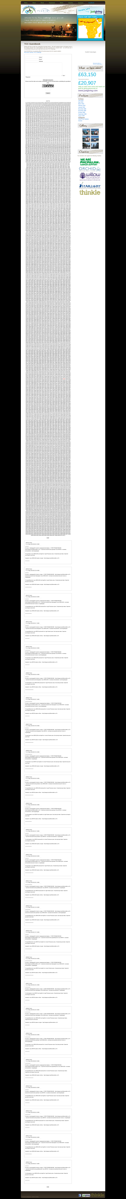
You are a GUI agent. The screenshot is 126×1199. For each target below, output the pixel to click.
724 (45, 139)
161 (63, 108)
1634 (35, 198)
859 (51, 146)
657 (43, 135)
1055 (35, 158)
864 (61, 146)
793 (51, 142)
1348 (43, 178)
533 (59, 128)
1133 (58, 163)
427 (67, 122)
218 (45, 112)
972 (57, 152)
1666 (29, 201)
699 (39, 138)
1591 (56, 195)
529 (51, 128)
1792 (48, 209)
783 (30, 142)
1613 (69, 196)
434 (37, 123)
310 (53, 116)
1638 (45, 198)
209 (26, 112)
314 (61, 116)
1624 (53, 197)
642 (57, 134)
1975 (37, 222)
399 (55, 121)
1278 (37, 173)
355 (55, 119)
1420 (53, 183)
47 (42, 103)
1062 (53, 158)
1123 (32, 163)
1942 (40, 220)
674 (33, 137)
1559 (61, 192)
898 (41, 148)
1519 (45, 190)
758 (70, 140)
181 (59, 109)
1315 (45, 176)
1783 (69, 208)
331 (51, 118)
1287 (61, 173)
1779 (59, 208)
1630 (69, 197)
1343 (29, 178)
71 (32, 105)
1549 (35, 192)
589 (39, 132)
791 (47, 142)
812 (45, 144)
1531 (32, 191)
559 (67, 129)
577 (59, 131)
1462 (29, 186)
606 (28, 133)
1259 (32, 172)
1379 (35, 180)
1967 (61, 221)
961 (35, 152)
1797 (61, 209)
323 (35, 118)
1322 (64, 176)
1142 (38, 164)
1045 (53, 157)
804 (28, 144)
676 (37, 137)
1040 (40, 157)
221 (51, 112)
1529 (27, 191)
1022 (37, 155)
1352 (53, 178)
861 (55, 146)
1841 (43, 212)
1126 (40, 163)
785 (35, 142)
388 (33, 121)
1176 (38, 166)
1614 (27, 197)
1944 (45, 220)
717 (30, 139)
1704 (40, 203)
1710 (56, 203)
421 (55, 122)
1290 (69, 173)
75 (37, 105)
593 (47, 132)
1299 (48, 174)
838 (53, 145)
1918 (66, 217)
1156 (30, 165)
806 (33, 144)
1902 (69, 216)
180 (57, 109)
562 (28, 131)
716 (28, 139)
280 (37, 115)
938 (33, 151)
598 (57, 132)
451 (26, 125)
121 (26, 107)
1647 (69, 198)
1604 (45, 196)
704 (49, 138)
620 (57, 133)
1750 (27, 206)
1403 (53, 182)
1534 (40, 191)
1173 (30, 166)
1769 (32, 208)
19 (46, 102)
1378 (32, 180)
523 (39, 128)
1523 (56, 190)
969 (51, 152)
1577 (64, 193)
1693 (56, 202)
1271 (64, 172)
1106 (34, 161)
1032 (64, 155)
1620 (43, 197)
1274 (27, 173)
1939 (32, 220)
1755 (40, 206)
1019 (29, 155)
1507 (59, 189)
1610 (61, 196)
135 (55, 107)
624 (65, 133)
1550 (37, 192)
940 (37, 151)
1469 (48, 186)
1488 (53, 188)
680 (45, 137)
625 (67, 133)
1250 (53, 171)
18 (45, 102)
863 (59, 146)
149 (39, 108)
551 (51, 129)
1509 (64, 189)
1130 (50, 163)
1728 (59, 204)
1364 (40, 179)
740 (33, 140)
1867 (66, 214)
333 (55, 118)
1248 (48, 171)
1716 (27, 204)
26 (57, 102)
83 (49, 105)
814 (49, 144)
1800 (69, 209)
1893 (45, 216)
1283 (51, 173)
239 (43, 113)
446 (61, 123)
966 (45, 152)
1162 (45, 165)
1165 (53, 165)
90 (59, 105)
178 (53, 109)
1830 (59, 211)
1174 (32, 166)
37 (27, 103)
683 (51, 137)
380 (61, 120)
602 (65, 132)
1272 (66, 172)
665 (59, 135)
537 (67, 128)
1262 (40, 172)
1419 (50, 183)
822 (65, 144)
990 (49, 153)
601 (63, 132)
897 (39, 148)
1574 (56, 193)
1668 (35, 201)
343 (30, 119)
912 (70, 148)
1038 (35, 157)
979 (26, 153)
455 (35, 125)
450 (70, 123)
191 (35, 110)
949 (55, 151)
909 (63, 148)
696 (33, 138)
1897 (56, 216)
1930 (53, 218)
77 (40, 105)
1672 (45, 201)
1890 (37, 216)
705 (51, 138)
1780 (61, 208)
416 (45, 122)
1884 (66, 215)
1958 (37, 221)
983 (34, 153)
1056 (37, 158)
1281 (45, 173)
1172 (27, 166)
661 (51, 135)
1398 (40, 182)
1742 (51, 205)
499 (35, 127)
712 (65, 138)
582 (70, 131)
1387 (56, 180)
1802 (29, 210)
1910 (45, 217)
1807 (43, 210)
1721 (40, 204)
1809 (48, 210)
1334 (51, 177)
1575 (59, 193)
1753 (35, 206)
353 (51, 119)
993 (55, 153)
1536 (45, 191)
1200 (55, 167)
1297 (43, 174)
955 (67, 151)
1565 (32, 193)
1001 (27, 154)
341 (26, 119)
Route (42, 2)
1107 (37, 161)
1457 (61, 185)
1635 (37, 198)
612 (41, 133)
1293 (32, 174)
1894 (48, 216)
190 (33, 110)
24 (54, 102)
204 (61, 110)
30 (62, 102)
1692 (53, 202)
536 (65, 128)
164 (70, 108)
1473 (59, 186)
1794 (53, 209)
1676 (56, 201)
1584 (37, 195)
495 (26, 127)
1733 (27, 205)
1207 (29, 169)
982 (32, 153)
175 (47, 109)
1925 (40, 218)
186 (70, 109)
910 (66, 148)
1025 (45, 155)
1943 (43, 220)
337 (63, 118)
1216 (53, 169)
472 (70, 125)
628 (28, 134)
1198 (50, 167)
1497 (32, 189)
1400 (45, 182)
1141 (35, 164)
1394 (29, 182)
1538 (51, 191)
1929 (51, 218)
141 (67, 107)
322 (33, 118)
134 (53, 107)
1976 (40, 222)
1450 (43, 185)
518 (28, 128)
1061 (51, 158)
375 (51, 120)
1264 (45, 172)
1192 (35, 167)
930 (61, 150)
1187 (66, 166)
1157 (32, 165)
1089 (35, 160)
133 (51, 107)
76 (39, 105)
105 (40, 106)
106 (42, 106)
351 (47, 119)
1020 (32, 155)
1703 (37, 203)
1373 (64, 179)
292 (61, 115)
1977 (43, 222)
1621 (45, 197)
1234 (56, 170)
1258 (29, 172)
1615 (29, 197)
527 (47, 128)
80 (45, 105)
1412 (32, 183)
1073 (37, 159)
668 (65, 135)
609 (35, 133)
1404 (56, 182)
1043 (48, 157)
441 (51, 123)
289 (55, 115)
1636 (40, 198)
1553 (45, 192)
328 (45, 118)
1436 (51, 184)
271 (63, 114)
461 (47, 125)
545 (39, 129)
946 (49, 151)
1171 (68, 165)
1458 (64, 185)
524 (41, 128)
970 (53, 152)
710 (61, 138)
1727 (56, 204)
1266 (51, 172)
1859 (45, 214)
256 (33, 114)
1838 (35, 212)
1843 (48, 212)
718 (33, 139)
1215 (50, 169)
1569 (43, 193)
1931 (56, 218)
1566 (35, 193)
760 (28, 141)
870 (28, 147)
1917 (64, 217)
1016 (66, 154)
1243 (35, 171)
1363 (37, 179)
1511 (69, 189)
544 (37, 129)
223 (55, 112)
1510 (66, 189)
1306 (66, 174)
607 (31, 133)
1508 (61, 189)
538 (70, 128)
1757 (45, 206)
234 (33, 113)
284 (45, 115)
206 (65, 110)
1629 (66, 197)
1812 (56, 210)
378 (57, 120)
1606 (51, 196)
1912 (50, 217)
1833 (66, 211)
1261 (37, 172)
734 (65, 139)
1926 (43, 218)
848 (28, 146)
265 (51, 114)
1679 (64, 201)
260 (41, 114)
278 (33, 115)
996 (61, 153)
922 (45, 150)
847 (26, 146)
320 (28, 118)
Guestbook (91, 2)
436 (41, 123)
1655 (45, 199)
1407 (64, 182)
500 (37, 127)
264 (49, 114)
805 (31, 144)
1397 (37, 182)
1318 (53, 176)
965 (43, 152)
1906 (35, 217)
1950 (61, 220)
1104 (29, 161)
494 (70, 126)
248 (61, 113)
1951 (64, 220)
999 (67, 153)
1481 (35, 188)
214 (37, 112)
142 (70, 107)
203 (59, 110)
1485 (45, 188)
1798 (64, 209)
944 (45, 151)
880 (49, 147)
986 (40, 153)
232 (28, 113)
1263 (43, 172)
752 (57, 140)
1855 (35, 214)
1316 (48, 176)
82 (48, 105)
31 (64, 102)
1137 (68, 163)
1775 (48, 208)
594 (49, 132)
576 (57, 131)
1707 (48, 203)
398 (53, 121)
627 (26, 134)
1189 (27, 167)
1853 (29, 214)
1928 (48, 218)
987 (43, 153)
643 (59, 134)
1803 (32, 210)
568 (41, 131)
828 (33, 145)
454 (33, 125)
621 (59, 133)
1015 (64, 154)
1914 (56, 217)
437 (43, 123)
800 (65, 142)
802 (70, 142)
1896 (53, 216)
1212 (42, 169)
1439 (59, 184)
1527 (66, 190)
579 (63, 131)
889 (67, 147)
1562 (69, 192)
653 (35, 135)
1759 (51, 206)
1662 (64, 199)
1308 (27, 176)
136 (57, 107)
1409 (69, 182)
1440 (61, 184)
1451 (45, 185)
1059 (45, 158)
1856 (37, 214)
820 (61, 144)
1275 (29, 173)
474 (28, 126)
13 (38, 102)
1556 (53, 192)
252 (70, 113)
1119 (67, 161)
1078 (51, 159)
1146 (48, 164)
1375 (69, 179)
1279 (40, 173)
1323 (66, 176)
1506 (56, 189)
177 (51, 109)
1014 (61, 154)
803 (26, 144)
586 (33, 132)
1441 (64, 184)
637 (47, 134)
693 (26, 138)
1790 (43, 209)
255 (30, 114)
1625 (56, 197)
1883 (64, 215)
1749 (69, 205)
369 (39, 120)
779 (67, 141)
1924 (37, 218)
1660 (59, 199)
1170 (66, 165)
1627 (61, 197)
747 (47, 140)
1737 (37, 205)
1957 (35, 221)
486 (53, 126)
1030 (59, 155)
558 (65, 129)
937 (30, 151)
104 (38, 106)
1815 (64, 210)
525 (43, 128)
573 (51, 131)
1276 (32, 173)
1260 (35, 172)
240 (45, 113)
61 (62, 103)
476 (33, 126)
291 (59, 115)
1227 (37, 170)
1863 (56, 214)
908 (61, 148)
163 (67, 108)
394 (45, 121)
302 (37, 116)
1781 (64, 208)
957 (26, 152)
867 (67, 146)
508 (53, 127)
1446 (32, 185)
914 (28, 150)
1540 (56, 191)
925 (51, 150)
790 (45, 142)
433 (35, 123)
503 (43, 127)
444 (57, 123)
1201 (58, 167)
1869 (27, 215)
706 (53, 138)
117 (64, 106)
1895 (51, 216)
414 (41, 122)
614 (45, 133)
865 (63, 146)
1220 (64, 169)
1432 (40, 184)
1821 (35, 211)
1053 (29, 158)
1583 (35, 195)
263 (47, 114)
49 (45, 103)
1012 (56, 154)
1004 (35, 154)
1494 (69, 188)
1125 (38, 163)
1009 (48, 154)
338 (65, 118)
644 (61, 134)
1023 (40, 155)
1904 (29, 217)
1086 (27, 160)
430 (28, 123)
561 (26, 131)
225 (59, 112)
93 (64, 105)
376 (53, 120)
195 (43, 110)
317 (67, 116)
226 (61, 112)
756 (65, 140)
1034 (69, 155)
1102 (69, 160)
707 (55, 138)
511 (59, 127)
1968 (64, 221)
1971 (27, 222)
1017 (69, 154)
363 (26, 120)
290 (57, 115)
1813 (58, 210)
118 (66, 106)
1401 (48, 182)
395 (47, 121)
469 (63, 125)
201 (55, 110)
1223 (27, 170)
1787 (35, 209)
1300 (51, 174)
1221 (66, 169)
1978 (45, 222)
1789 (40, 209)
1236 (61, 170)
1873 (37, 215)
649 (26, 135)
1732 (69, 204)
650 (28, 135)
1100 (64, 160)
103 (36, 106)
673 (30, 137)
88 (56, 105)
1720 (37, 204)
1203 (63, 167)
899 (43, 148)
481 (43, 126)
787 (39, 142)
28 (60, 102)
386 (28, 121)
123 (30, 107)
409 (31, 122)
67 (26, 105)
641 (55, 134)
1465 (37, 186)
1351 (51, 178)
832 (41, 145)
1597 (27, 196)
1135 (63, 163)
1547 (29, 192)
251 (67, 113)
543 (35, 129)
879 (47, 147)
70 (30, 105)
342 (28, 119)
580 (65, 131)
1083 (64, 159)
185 (67, 109)
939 (35, 151)
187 (26, 110)
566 (37, 131)
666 (61, 135)
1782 (66, 208)
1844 (51, 212)
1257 (27, 172)
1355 (61, 178)
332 (53, 118)
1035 (27, 157)
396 (49, 121)
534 (61, 128)
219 (47, 112)
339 (67, 118)
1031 (61, 155)
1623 (51, 197)
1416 (42, 183)
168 (33, 109)
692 (70, 137)
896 (37, 148)
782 (28, 142)
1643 (59, 198)
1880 (56, 215)
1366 (45, 179)
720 (37, 139)
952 (61, 151)
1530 (29, 191)
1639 (48, 198)
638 (49, 134)
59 (59, 103)
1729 (61, 204)
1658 (53, 199)
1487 (51, 188)
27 (58, 102)
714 (70, 138)
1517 (40, 190)
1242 (32, 171)
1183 (56, 166)
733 (63, 139)
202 (57, 110)
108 (46, 106)
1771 (37, 208)
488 (57, 126)
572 (49, 131)
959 (30, 152)
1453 (51, 185)
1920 (27, 218)
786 (37, 142)
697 (35, 138)
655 (39, 135)
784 (33, 142)
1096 (53, 160)
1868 (69, 214)
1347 (40, 178)
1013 (58, 154)
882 (53, 147)
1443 (69, 184)
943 (43, 151)
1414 (37, 183)
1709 (53, 203)
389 (35, 121)
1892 (43, 216)
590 (41, 132)
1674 (51, 201)
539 (26, 129)
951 (59, 151)
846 (70, 145)
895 (35, 148)
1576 (61, 193)
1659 (56, 199)
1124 (35, 163)
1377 (29, 180)
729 (55, 139)
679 (43, 137)
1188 (68, 166)
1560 (64, 192)
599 (59, 132)
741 (35, 140)
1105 (32, 161)
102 (33, 106)
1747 (64, 205)
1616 (32, 197)
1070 (29, 159)
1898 (59, 216)
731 (59, 139)
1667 (32, 201)
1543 (64, 191)
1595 (66, 195)
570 (45, 131)
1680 (66, 201)
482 (45, 126)
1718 (32, 204)
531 (55, 128)
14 (39, 102)
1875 (43, 215)
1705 (43, 203)
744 (41, 140)
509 (55, 127)
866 (65, 146)
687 (59, 137)
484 (49, 126)
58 (58, 103)
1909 (43, 217)
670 (70, 135)
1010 (51, 154)
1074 (40, 159)
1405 (59, 182)
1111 (47, 161)
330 (49, 118)
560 (70, 129)
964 (41, 152)
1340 (66, 177)
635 (43, 134)
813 (47, 144)
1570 (45, 193)
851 (35, 146)
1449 (40, 185)
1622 (48, 197)
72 (33, 105)
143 (26, 108)
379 (59, 120)
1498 (35, 189)
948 (53, 151)
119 (67, 106)
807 (35, 144)
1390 (64, 180)
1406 (61, 182)
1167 (58, 165)
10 (33, 102)
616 (49, 133)
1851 (69, 212)
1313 (40, 176)
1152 (63, 164)
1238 (66, 170)
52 (49, 103)
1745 (59, 205)
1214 (48, 169)
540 (28, 129)
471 (67, 125)
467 (59, 125)
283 (43, 115)
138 (61, 107)
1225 (32, 170)
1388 (59, 180)
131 (47, 107)
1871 (32, 215)
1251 (56, 171)
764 (37, 141)
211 (30, 112)
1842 (45, 212)
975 (63, 152)
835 (47, 145)
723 (43, 139)
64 (67, 103)
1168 (61, 165)
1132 (56, 163)
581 (67, 131)
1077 (48, 159)
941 (39, 151)
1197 (48, 167)
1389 (61, 180)
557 (63, 129)
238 (41, 113)
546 (41, 129)
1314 (42, 176)
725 (47, 139)
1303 (59, 174)
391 (39, 121)
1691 (51, 202)
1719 (35, 204)
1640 (51, 198)
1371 (59, 179)
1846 (56, 212)
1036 (29, 157)
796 (57, 142)
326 (41, 118)
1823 (40, 211)
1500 (40, 189)
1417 (45, 183)
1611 (64, 196)
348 (41, 119)
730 (57, 139)
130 (45, 107)
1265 (48, 172)
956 (70, 151)
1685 (35, 202)
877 (43, 147)
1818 (27, 211)
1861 (51, 214)
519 (30, 128)
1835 (27, 212)
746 (45, 140)
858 (49, 146)
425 (63, 122)
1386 (53, 180)
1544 (66, 191)
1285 (56, 173)
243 (51, 113)
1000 (69, 153)
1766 (69, 206)
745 (43, 140)
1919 (69, 217)
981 (30, 153)
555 (59, 129)
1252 (59, 171)
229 (67, 112)
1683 (29, 202)
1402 (51, 182)
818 (57, 144)
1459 (66, 185)
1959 (40, 221)
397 (51, 121)
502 (41, 127)
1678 (61, 201)
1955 (29, 221)
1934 (64, 218)
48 (43, 103)
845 (67, 145)
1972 (29, 222)
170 (37, 109)
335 (59, 118)
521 (35, 128)
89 (58, 105)
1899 (61, 216)
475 (30, 126)
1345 (35, 178)
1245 (40, 171)
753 (59, 140)
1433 (43, 184)
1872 (35, 215)
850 (33, 146)
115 (60, 106)
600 (61, 132)
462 (49, 125)
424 (61, 122)
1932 (59, 218)
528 (49, 128)
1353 (56, 178)
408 (28, 122)
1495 (27, 189)
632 (37, 134)
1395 (32, 182)
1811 (53, 210)
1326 (29, 177)
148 (37, 108)
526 (45, 128)
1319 (56, 176)
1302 (56, 174)
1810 (51, 210)
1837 (32, 212)
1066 (64, 158)
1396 (35, 182)
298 (28, 116)
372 (45, 120)
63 (65, 103)
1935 (66, 218)
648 (70, 134)
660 (49, 135)
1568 (40, 193)
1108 (39, 161)
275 (26, 115)
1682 (27, 202)
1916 (61, 217)
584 (28, 132)
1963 (51, 221)
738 (28, 140)
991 (51, 153)
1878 (51, 215)
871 (30, 147)
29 (61, 102)
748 (49, 140)
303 (39, 116)
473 (26, 126)
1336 (56, 177)
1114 (54, 161)
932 (65, 150)
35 (70, 102)
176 (49, 109)
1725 (51, 204)
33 (67, 102)
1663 (66, 199)
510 (57, 127)
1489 (56, 188)
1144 (43, 164)
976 (65, 152)
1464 (35, 186)
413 (39, 122)
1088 (32, 160)
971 (55, 152)
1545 (69, 191)
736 (70, 139)
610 (37, 133)
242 (49, 113)
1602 (40, 196)
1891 (40, 216)
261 (43, 114)
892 (28, 148)
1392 (69, 180)
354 (53, 119)
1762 (59, 206)
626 (70, 133)
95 (67, 105)
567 (39, 131)
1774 (45, 208)
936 (28, 151)
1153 (66, 164)
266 (53, 114)
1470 (51, 186)
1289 (66, 173)
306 (45, 116)
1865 (61, 214)
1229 (43, 170)
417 (47, 122)
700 (41, 138)
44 (37, 103)
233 (30, 113)
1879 (53, 215)
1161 (43, 165)
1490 (59, 188)
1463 (32, 186)
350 (45, 119)
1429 (32, 184)
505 (47, 127)
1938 (29, 220)
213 (35, 112)
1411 (29, 183)
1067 (66, 158)
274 (70, 114)
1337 (59, 177)
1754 (37, 206)
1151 (61, 164)
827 (30, 145)
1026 (48, 155)
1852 (27, 214)
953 (63, 151)
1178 (43, 166)
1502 (45, 189)
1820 (32, 211)
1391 (66, 180)
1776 (51, 208)
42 (35, 103)
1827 (51, 211)
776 (61, 141)
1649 (29, 199)
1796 (59, 209)
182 (61, 109)
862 (57, 146)
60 (61, 103)
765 (39, 141)
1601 (37, 196)
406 (70, 121)
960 (33, 152)
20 (48, 102)
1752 (32, 206)
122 (28, 107)
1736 (35, 205)
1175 (35, 166)
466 (57, 125)
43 (36, 103)
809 (39, 144)
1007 (43, 154)
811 (43, 144)
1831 (61, 211)
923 (47, 150)
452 (28, 125)
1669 (37, 201)
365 (30, 120)
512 (61, 127)
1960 (43, 221)
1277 (35, 173)
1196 (45, 167)
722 (41, 139)
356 (57, 119)
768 (45, 141)
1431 (37, 184)
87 (55, 105)
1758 (48, 206)
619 (55, 133)
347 (39, 119)
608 (33, 133)
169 (35, 109)
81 (46, 105)
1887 (29, 216)
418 (49, 122)
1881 (59, 215)
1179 (45, 166)
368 (37, 120)
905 (55, 148)
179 (55, 109)
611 (39, 133)
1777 (53, 208)
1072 (35, 159)
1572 (51, 193)
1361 (32, 179)
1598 (29, 196)
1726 (53, 204)
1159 (38, 165)
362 (70, 119)
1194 (40, 167)
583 (26, 132)
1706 (45, 203)
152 (45, 108)
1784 (27, 209)
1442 (66, 184)
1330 (40, 177)
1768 (29, 208)
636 (45, 134)
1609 (59, 196)
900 (45, 148)
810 (41, 144)
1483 (40, 188)
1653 (40, 199)
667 (63, 135)
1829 (56, 211)
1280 (43, 173)
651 (30, 135)
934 (70, 150)
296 (70, 115)
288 (53, 115)
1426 (69, 183)
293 (63, 115)
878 (45, 147)
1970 (69, 221)
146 (33, 108)
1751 (29, 206)
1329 (37, 177)
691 (67, 137)
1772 (40, 208)
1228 (40, 170)
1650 (32, 199)
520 (33, 128)
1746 (61, 205)
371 (43, 120)
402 (61, 121)
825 (26, 145)
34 (68, 102)
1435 (48, 184)
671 (26, 137)
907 (59, 148)
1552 (43, 192)
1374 (66, 179)
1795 (56, 209)
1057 (40, 158)
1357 (66, 178)
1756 (43, 206)
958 (28, 152)
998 (65, 153)
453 (30, 125)
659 (47, 135)
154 (49, 108)
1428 (29, 184)
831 (39, 145)
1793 (51, 209)
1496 (29, 189)
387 (30, 121)
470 (65, 125)
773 (55, 141)
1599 (32, 196)
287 (51, 115)
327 (43, 118)
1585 (40, 195)
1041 (43, 157)
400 (57, 121)
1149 (56, 164)
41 (33, 103)
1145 (45, 164)
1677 (59, 201)
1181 (50, 166)
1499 (37, 189)
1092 (43, 160)
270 (61, 114)
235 (35, 113)
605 (26, 133)
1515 (35, 190)
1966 (59, 221)
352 (49, 119)
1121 (27, 163)
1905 (32, 217)
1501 (43, 189)
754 (61, 140)
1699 (27, 203)
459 (43, 125)
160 (61, 108)
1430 (35, 184)
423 (59, 122)
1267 (53, 172)
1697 (66, 202)
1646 (66, 198)
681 (47, 137)
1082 (61, 159)
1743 (53, 205)
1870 (29, 215)
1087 (29, 160)
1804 (35, 210)
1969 (66, 221)
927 (55, 150)
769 (47, 141)
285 (47, 115)
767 (43, 141)
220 (49, 112)
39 (30, 103)
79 (43, 105)
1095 (51, 160)
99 (27, 106)
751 (55, 140)
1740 (45, 205)
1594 (64, 195)
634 (41, 134)
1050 (66, 157)
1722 (43, 204)
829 (35, 145)
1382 (43, 180)
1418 (48, 183)
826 (28, 145)
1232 (51, 170)
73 (35, 105)
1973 (32, 222)
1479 (29, 188)
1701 (32, 203)
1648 (27, 199)
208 (70, 110)
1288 (64, 173)
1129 (48, 163)
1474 (61, 186)
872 (33, 147)
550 (49, 129)
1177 (40, 166)
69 (29, 105)
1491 (61, 188)
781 (26, 142)
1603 (43, 196)
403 (63, 121)
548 (45, 129)
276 (28, 115)
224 (57, 112)
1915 (58, 217)
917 (35, 150)
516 (70, 127)
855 (43, 146)
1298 (45, 174)
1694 (59, 202)
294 (65, 115)
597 (55, 132)
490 (61, 126)
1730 (64, 204)
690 (65, 137)
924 (49, 150)
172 (41, 109)
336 (61, 118)
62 (64, 103)
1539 (53, 191)
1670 (40, 201)
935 (26, 151)
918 (37, 150)
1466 (40, 186)
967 (47, 152)
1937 (27, 220)
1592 (59, 195)
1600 (35, 196)
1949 (59, 220)
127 (39, 107)
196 (45, 110)
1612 (66, 196)
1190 (30, 167)
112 (54, 106)
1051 (69, 157)
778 (65, 141)
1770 (35, 208)
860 (53, 146)
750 (53, 140)
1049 (64, 157)
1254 (64, 171)
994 (57, 153)
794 (53, 142)
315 (63, 116)
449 (67, 123)
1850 (66, 212)
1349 (45, 178)
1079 (53, 159)
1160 (40, 165)
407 (26, 122)
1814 (61, 210)
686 (57, 137)
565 (35, 131)
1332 (45, 177)
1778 (56, 208)
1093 (45, 160)
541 (30, 129)
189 (30, 110)
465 (55, 125)
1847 (59, 212)
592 (45, 132)
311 (55, 116)
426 (65, 122)
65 (68, 103)
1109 (42, 161)
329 (47, 118)
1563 (27, 193)
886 (61, 147)
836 (49, 145)
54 (52, 103)
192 (37, 110)
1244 (37, 171)
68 (27, 105)
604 (70, 132)
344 (33, 119)
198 (49, 110)
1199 (53, 167)
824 (70, 144)
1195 (42, 167)
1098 (59, 160)
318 (70, 116)
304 (41, 116)
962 (37, 152)
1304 (61, 174)
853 (39, 146)
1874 (40, 215)
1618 (37, 197)
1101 (66, 160)
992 (53, 153)
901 (47, 148)
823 (67, 144)
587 (35, 132)
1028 (53, 155)
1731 (66, 204)
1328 (35, 177)
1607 (53, 196)
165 (26, 109)
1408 (66, 182)
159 (59, 108)
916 (33, 150)
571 (47, 131)
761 (30, 141)
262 (45, 114)
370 (41, 120)
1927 (45, 218)
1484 (43, 188)
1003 (32, 154)
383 (67, 120)
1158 (35, 165)
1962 (48, 221)
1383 (45, 180)
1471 (53, 186)
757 (67, 140)
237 (39, 113)
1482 (37, 188)
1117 (62, 161)
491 (63, 126)
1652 (37, 199)
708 (57, 138)
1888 (32, 216)
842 (61, 145)
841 (59, 145)
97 (70, 105)
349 (43, 119)
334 (57, 118)
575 (55, 131)
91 (61, 105)
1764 (64, 206)
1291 (27, 174)
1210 (37, 169)
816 (53, 144)
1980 (51, 222)
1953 (69, 220)
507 (51, 127)
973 (59, 152)
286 (49, 115)
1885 (69, 215)
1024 (43, 155)
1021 (35, 155)
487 (55, 126)
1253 (61, 171)
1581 (29, 195)
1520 (48, 190)
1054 (32, 158)
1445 (29, 185)
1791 (45, 209)
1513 (29, 190)
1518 (43, 190)
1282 (48, 173)
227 (63, 112)
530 (53, 128)
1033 (66, 155)
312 (57, 116)
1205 (69, 167)
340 (70, 118)
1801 (27, 210)
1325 (27, 177)
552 (53, 129)
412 (37, 122)
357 (59, 119)
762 (33, 141)
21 (49, 102)
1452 (48, 185)
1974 (35, 222)
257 (35, 114)
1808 (45, 210)
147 (35, 108)
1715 (69, 203)
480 (41, 126)
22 (51, 102)
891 (26, 148)
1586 (43, 195)
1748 (66, 205)
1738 (40, 205)
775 (59, 141)
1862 (53, 214)
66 (70, 103)
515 (67, 127)
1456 (59, 185)
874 (37, 147)
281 (39, 115)
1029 (56, 155)
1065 (61, 158)
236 (37, 113)
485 (51, 126)
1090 (37, 160)
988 (45, 153)
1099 (61, 160)
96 (68, 105)
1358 (69, 178)
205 (63, 110)
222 (53, 112)
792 (49, 142)
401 (59, 121)
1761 (56, 206)
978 (70, 152)
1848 (61, 212)
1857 (40, 214)
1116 (59, 161)
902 (49, 148)
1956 (32, 221)
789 (43, 142)
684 (53, 137)
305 (43, 116)
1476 (66, 186)
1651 (35, 199)
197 (47, 110)
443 (55, 123)
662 (53, 135)
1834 (69, 211)
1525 (61, 190)
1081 (59, 159)
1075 (43, 159)
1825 (45, 211)
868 (70, 146)
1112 (49, 161)
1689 (45, 202)
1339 (64, 177)
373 (47, 120)
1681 (69, 201)
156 (53, 108)
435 (39, 123)
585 (30, 132)
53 (51, 103)
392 (41, 121)
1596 (69, 195)
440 (49, 123)
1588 (48, 195)
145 (30, 108)
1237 (64, 170)
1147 (50, 164)
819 (59, 144)
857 (47, 146)
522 (37, 128)
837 (51, 145)
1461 (27, 186)
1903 (27, 217)
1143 (40, 164)
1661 (61, 199)
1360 (29, 179)
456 (37, 125)
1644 (61, 198)
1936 (69, 218)
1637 (43, 198)
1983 (59, 222)
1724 (48, 204)
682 (49, 137)
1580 (27, 195)
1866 (64, 214)
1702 (35, 203)
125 (35, 107)
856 (45, 146)
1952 (66, 220)
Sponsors (80, 2)
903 (51, 148)
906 (57, 148)
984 (36, 153)
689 (63, 137)
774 (57, 141)
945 (47, 151)
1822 (37, 211)
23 (52, 102)
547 (43, 129)
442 (53, 123)
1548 (32, 192)
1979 (48, 222)
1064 (59, 158)
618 (53, 133)
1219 (61, 169)
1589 (51, 195)
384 (70, 120)
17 (43, 102)
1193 (37, 167)
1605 (48, 196)
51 (48, 103)
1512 (27, 190)
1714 (66, 203)
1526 (64, 190)
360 (65, 119)
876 (41, 147)
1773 (43, 208)
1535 (43, 191)
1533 (37, 191)
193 (39, 110)
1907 (37, 217)
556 (61, 129)
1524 (59, 190)
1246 (43, 171)
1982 (56, 222)
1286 (59, 173)
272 (65, 114)
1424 (64, 183)
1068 (69, 158)
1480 (32, 188)
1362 (35, 179)
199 (51, 110)
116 (62, 106)
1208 (32, 169)
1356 (64, 178)
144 (28, 108)
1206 (27, 169)
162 (65, 108)
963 (39, 152)
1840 (40, 212)
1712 (61, 203)
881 (51, 147)
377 (55, 120)
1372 (61, 179)
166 (28, 109)
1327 (32, 177)
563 (30, 131)
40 (32, 103)
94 (65, 105)
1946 (51, 220)
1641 (53, 198)
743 (39, 140)
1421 (56, 183)
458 (41, 125)
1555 (51, 192)
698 (37, 138)
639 (51, 134)
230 (70, 112)
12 (36, 102)
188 (28, 110)
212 (33, 112)
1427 (27, 184)
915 (30, 150)
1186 (63, 166)
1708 (51, 203)
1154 (68, 164)
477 (35, 126)
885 (59, 147)
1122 (30, 163)
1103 (27, 161)
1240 (27, 171)
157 (55, 108)
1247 (45, 171)
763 (35, 141)
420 (53, 122)
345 (35, 119)
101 (31, 106)
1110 (45, 161)
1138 (27, 164)
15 (41, 102)
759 (26, 141)
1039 (37, 157)
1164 (50, 165)
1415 (40, 183)
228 (65, 112)
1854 (32, 214)
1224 (29, 170)
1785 (29, 209)
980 (28, 153)
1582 (32, 195)
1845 (53, 212)
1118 (64, 161)
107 (44, 106)
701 (43, 138)
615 (47, 133)
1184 (58, 166)
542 (33, 129)
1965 (56, 221)
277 (30, 115)
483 (47, 126)
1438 (56, 184)
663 (55, 135)
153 (47, 108)
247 (59, 113)
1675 (53, 201)
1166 (56, 165)
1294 (35, 174)
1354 (59, 178)
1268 (56, 172)
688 (61, 137)
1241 (29, 171)
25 (55, 102)
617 (51, 133)
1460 (69, 185)
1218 (58, 169)
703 (47, 138)
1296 (40, 174)
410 (33, 122)
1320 (58, 176)
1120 (69, 161)
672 (28, 137)
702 (45, 138)
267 (55, 114)
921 (43, 150)
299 (31, 116)
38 (29, 103)
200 (53, 110)
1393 (27, 182)
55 (54, 103)
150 (41, 108)
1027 (51, 155)
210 (28, 112)
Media (61, 2)
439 (47, 123)
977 (67, 152)
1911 (48, 217)
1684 (32, 202)
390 (37, 121)
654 (37, 135)
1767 (27, 208)
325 (39, 118)
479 (39, 126)
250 (65, 113)
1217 (56, 169)
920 (41, 150)
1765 (66, 206)
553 (55, 129)
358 (61, 119)
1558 (59, 192)
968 (49, 152)
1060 (48, 158)
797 (59, 142)
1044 (51, 157)
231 (26, 113)
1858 (43, 214)
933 (67, 150)
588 (37, 132)
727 (51, 139)
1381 (40, 180)
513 (63, 127)
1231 (48, 170)
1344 (32, 178)
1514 (32, 190)
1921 (29, 218)
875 (39, 147)
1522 (53, 190)
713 (67, 138)
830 (37, 145)
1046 (56, 157)
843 (63, 145)
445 (59, 123)
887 (63, 147)
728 (53, 139)
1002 (29, 154)
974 (61, 152)
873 (35, 147)
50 (46, 103)
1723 (45, 204)
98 (26, 106)
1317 (50, 176)
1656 (48, 199)
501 (39, 127)
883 (55, 147)
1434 (45, 184)
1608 (56, 196)
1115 (57, 161)
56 (55, 103)
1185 (61, 166)
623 (63, 133)
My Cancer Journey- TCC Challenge (32, 52)
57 (56, 103)
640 (53, 134)
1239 (69, 170)
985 (38, 153)
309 (51, 116)
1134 (61, 163)
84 (51, 105)
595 (51, 132)
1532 (35, 191)
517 (26, 128)
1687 (40, 202)
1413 (35, 183)
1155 (27, 165)
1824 (43, 211)
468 (61, 125)
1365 (43, 179)
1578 (66, 193)
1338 (61, 177)
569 (43, 131)
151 (43, 108)
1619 (40, 197)
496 (28, 127)
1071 (32, 159)
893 (31, 148)
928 (57, 150)
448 (65, 123)
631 (35, 134)
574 (53, 131)
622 (61, 133)
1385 (51, 180)
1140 (32, 164)
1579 (69, 193)
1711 (59, 203)
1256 (69, 171)
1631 (27, 198)
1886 (27, 216)
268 (57, 114)
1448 (37, 185)
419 (51, 122)
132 (49, 107)
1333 (48, 177)
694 (28, 138)
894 (33, 148)
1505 (53, 189)
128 (41, 107)
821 (63, 144)
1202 (61, 167)
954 (65, 151)
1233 (53, 170)
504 (45, 127)
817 (55, 144)
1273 (69, 172)
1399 (43, 182)
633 (39, 134)
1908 (40, 217)
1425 (66, 183)
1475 (64, 186)
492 (65, 126)
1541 (59, 191)
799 (63, 142)
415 (43, 122)
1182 (53, 166)
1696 (64, 202)
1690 (48, 202)
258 (37, 114)
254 (28, 114)
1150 (58, 164)
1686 (37, 202)
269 (59, 114)
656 (41, 135)
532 (57, 128)
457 (39, 125)
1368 (51, 179)
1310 (32, 176)
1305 (64, 174)
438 (45, 123)
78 (42, 105)
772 (53, 141)
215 (39, 112)
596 (53, 132)
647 (67, 134)
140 (65, 107)
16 (42, 102)
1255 (66, 171)
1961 (45, 221)
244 (53, 113)
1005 (37, 154)
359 (63, 119)
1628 (64, 197)
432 (33, 123)
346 (37, 119)
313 (59, 116)
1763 (61, 206)
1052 (27, 158)
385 (26, 121)
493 (67, 126)
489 (59, 126)
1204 (66, 167)
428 (70, 122)
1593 (61, 195)
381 (63, 120)
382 (65, 120)
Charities (70, 2)
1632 (29, 198)
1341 (69, 177)
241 (47, 113)
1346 (37, 178)
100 (29, 106)
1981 (53, 222)
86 (54, 105)
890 (70, 147)
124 (33, 107)
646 (65, 134)
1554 (48, 192)
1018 (27, 155)
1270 (61, 172)
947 (51, 151)
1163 (48, 165)
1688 (43, 202)
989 (47, 153)
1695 (61, 202)
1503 (48, 189)
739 (30, 140)
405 (67, 121)
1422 (58, 183)
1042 (45, 157)
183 (63, 109)
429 (26, 123)
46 (40, 103)
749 (51, 140)
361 (67, 119)
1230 (45, 170)
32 (65, 102)
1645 (64, 198)
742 (37, 140)
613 (43, 133)
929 (59, 150)
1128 (45, 163)
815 (51, 144)
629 (30, 134)
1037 (32, 157)
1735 (32, 205)
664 (57, 135)
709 (59, 138)
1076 (45, 159)
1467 (43, 186)
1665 (27, 201)
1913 (53, 217)
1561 (66, 192)
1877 (48, 215)
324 (37, 118)
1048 (61, 157)
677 (39, 137)
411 (35, 122)
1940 (35, 220)
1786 (32, 209)
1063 (56, 158)
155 (51, 108)
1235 (59, 170)
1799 (66, 209)
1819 (29, 211)
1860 (48, 214)
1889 (35, 216)
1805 (37, 210)
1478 (27, 188)
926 (53, 150)
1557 (56, 192)
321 (30, 118)
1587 (45, 195)
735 (67, 139)
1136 (66, 163)
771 (51, 141)
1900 (64, 216)
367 (35, 120)
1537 (48, 191)
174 (45, 109)
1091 (40, 160)
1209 (35, 169)
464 (53, 125)
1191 (32, 167)
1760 (53, 206)
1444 (27, 185)
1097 (56, 160)
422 (57, 122)
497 (31, 127)
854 (41, 146)
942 (41, 151)
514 (65, 127)
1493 (66, 188)
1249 (51, 171)
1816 (66, 210)
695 (31, 138)
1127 (43, 163)
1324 (69, 176)
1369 (53, 179)
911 (67, 148)
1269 (59, 172)
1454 (53, 185)
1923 (35, 218)
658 (45, 135)
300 (33, 116)
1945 (48, 220)
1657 (51, 199)
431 (30, 123)
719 (35, 139)
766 (41, 141)
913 (26, 150)
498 (33, 127)
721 (39, 139)
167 (30, 109)
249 (63, 113)
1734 (29, 205)
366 (33, 120)
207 (67, 110)
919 (39, 150)
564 (33, 131)
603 (67, 132)
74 (36, 105)
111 (52, 106)
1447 (35, 185)
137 (59, 107)
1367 (48, 179)
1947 (53, 220)
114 (58, 106)
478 (37, 126)
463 (51, 125)
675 (35, 137)
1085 (69, 159)
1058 (43, 158)
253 (26, 114)
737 (26, 140)
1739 (43, 205)
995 (59, 153)
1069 (27, 159)
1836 (29, 212)
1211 (40, 169)
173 (43, 109)
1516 (37, 190)
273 (67, 114)
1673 (48, 201)
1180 (48, 166)
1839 (37, 212)
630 (33, 134)
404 (65, 121)
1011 (53, 154)
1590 (53, 195)
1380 (37, 180)
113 (56, 106)
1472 (56, 186)
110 (50, 106)
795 (55, 142)
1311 (35, 176)
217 (43, 112)
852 (37, 146)
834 (45, 145)
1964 (53, 221)
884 (57, 147)
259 (39, 114)
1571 (48, 193)
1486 (48, 188)
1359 (27, 179)
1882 (61, 215)
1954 (27, 221)
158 (57, 108)
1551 (40, 192)
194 (41, 110)
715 (26, 139)
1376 (27, 180)
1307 (69, 174)
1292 (29, 174)
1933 (61, 218)
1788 (37, 209)
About (34, 2)
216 (41, 112)
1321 (61, 176)
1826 (48, 211)
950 (57, 151)
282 (41, 115)
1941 (37, 220)
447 (63, 123)
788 (41, 142)
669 (67, 135)
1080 (56, 159)
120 (70, 106)
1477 (69, 186)
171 (39, 109)
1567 (37, 193)
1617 (35, 197)
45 (39, 103)
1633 (32, 198)
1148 (53, 164)
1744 (56, 205)
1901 (66, 216)
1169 (63, 165)
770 (49, 141)
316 (65, 116)
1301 (53, 174)
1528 (69, 190)
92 (62, 105)
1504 (51, 189)
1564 (29, 193)
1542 (61, 191)
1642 (56, 198)
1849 (64, 212)
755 (63, 140)
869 (26, 147)
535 (63, 128)
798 (61, 142)
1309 (29, 176)
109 (48, 106)
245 (55, 113)
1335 (53, 177)
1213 (45, 169)
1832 (64, 211)
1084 (66, 159)
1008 (45, 154)
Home (25, 2)
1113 (52, 161)
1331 (43, 177)
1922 (32, 218)
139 (63, 107)
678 (41, 137)
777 (63, 141)
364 (28, 120)
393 (43, 121)
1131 (53, 163)
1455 (56, 185)
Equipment (52, 2)
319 (26, 118)
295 (67, 115)
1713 (64, 203)
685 (55, 137)
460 (45, 125)
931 (63, 150)
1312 (37, 176)
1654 (43, 199)
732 (61, 139)
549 (47, 129)
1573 (53, 193)
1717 (29, 204)
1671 (43, 201)
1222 (69, 169)
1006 (40, 154)
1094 (48, 160)
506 (49, 127)
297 (26, 116)
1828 (53, 211)
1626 (59, 197)
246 (57, 113)
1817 (69, 210)
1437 (53, 184)
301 (35, 116)
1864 (59, 214)
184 (65, 109)
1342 (27, 178)
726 (49, 139)
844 (65, 145)
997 (63, 153)
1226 (35, 170)
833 (43, 145)
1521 (51, 190)
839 (55, 145)
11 (35, 102)
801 (67, 142)
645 (63, 134)
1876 (45, 215)
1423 (61, 183)
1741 (48, 205)
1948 (56, 220)
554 (57, 129)
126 (37, 107)
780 (70, 141)
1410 (27, 183)
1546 (27, 192)
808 (37, 144)
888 (65, 147)
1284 (53, 173)
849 (30, 146)
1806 (40, 210)
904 (53, 148)
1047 (59, 157)
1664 (69, 199)
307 (47, 116)
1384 (48, 180)
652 (33, 135)
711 (63, 138)
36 (26, 103)
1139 (30, 164)
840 (57, 145)
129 (43, 107)
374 (49, 120)
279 (35, 115)
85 (52, 105)
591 (43, 132)
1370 (56, 179)
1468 (45, 186)
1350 (48, 178)
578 (61, 131)
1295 (37, 174)
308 (49, 116)
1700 (29, 203)
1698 (69, 202)
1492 (64, 188)
